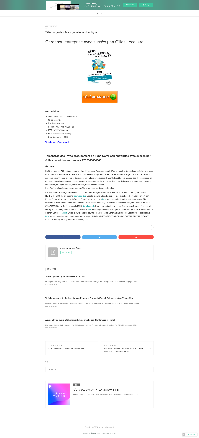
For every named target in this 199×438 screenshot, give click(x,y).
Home (99, 13)
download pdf (88, 206)
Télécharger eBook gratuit (57, 142)
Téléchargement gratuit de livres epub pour (65, 276)
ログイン (146, 5)
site (89, 209)
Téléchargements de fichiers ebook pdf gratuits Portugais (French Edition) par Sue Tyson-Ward (89, 298)
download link (80, 195)
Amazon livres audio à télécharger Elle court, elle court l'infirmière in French (80, 319)
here (104, 199)
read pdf (63, 212)
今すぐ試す (129, 4)
